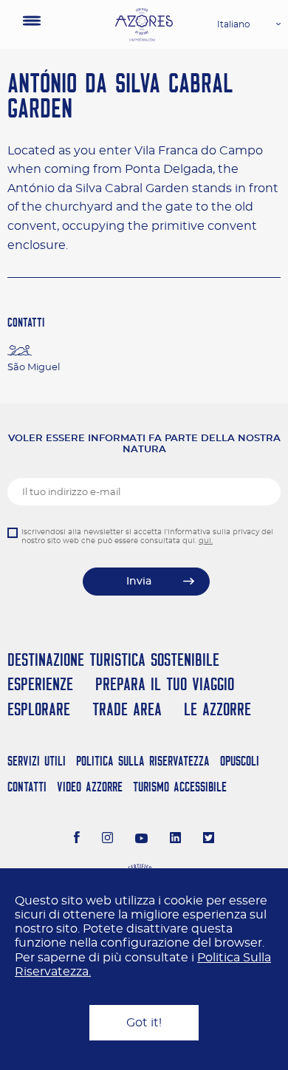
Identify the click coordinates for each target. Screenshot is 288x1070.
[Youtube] (141, 839)
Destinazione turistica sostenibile (113, 659)
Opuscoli (239, 761)
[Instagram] (107, 839)
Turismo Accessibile (180, 787)
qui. (206, 541)
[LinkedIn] (175, 839)
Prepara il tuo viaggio (164, 684)
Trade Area (127, 709)
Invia (138, 581)
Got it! (144, 1023)
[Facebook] (77, 839)
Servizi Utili (36, 761)
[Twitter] (208, 839)
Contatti (27, 787)
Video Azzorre (90, 787)
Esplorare (38, 709)
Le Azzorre (217, 709)
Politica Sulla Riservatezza (143, 761)
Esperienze (40, 684)
